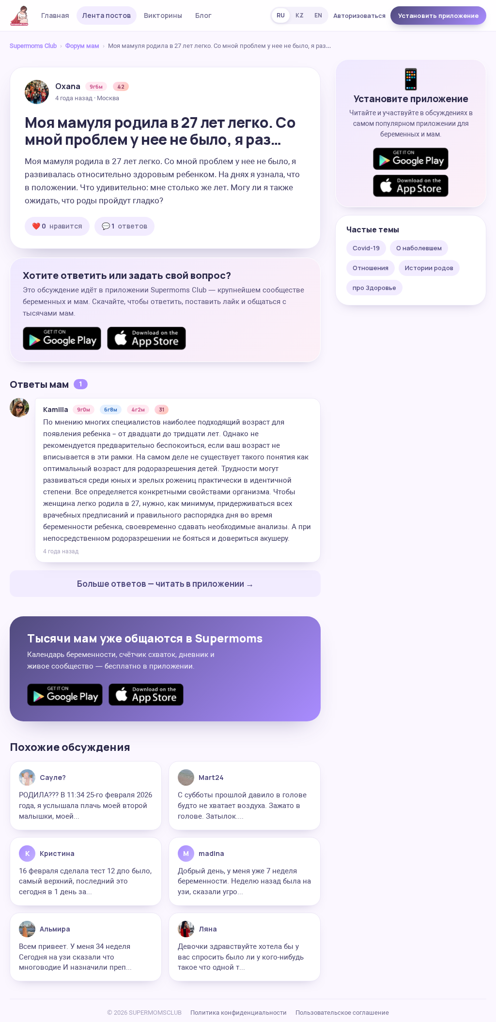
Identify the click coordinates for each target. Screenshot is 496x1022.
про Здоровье (374, 287)
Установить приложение (438, 15)
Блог (203, 15)
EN (318, 15)
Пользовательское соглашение (342, 1012)
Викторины (163, 15)
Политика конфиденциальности (238, 1012)
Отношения (370, 267)
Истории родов (429, 267)
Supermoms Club (33, 45)
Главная (55, 15)
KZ (299, 15)
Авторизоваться (359, 15)
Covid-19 (366, 248)
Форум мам (82, 45)
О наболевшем (419, 248)
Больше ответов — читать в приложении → (165, 583)
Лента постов (106, 15)
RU (281, 15)
